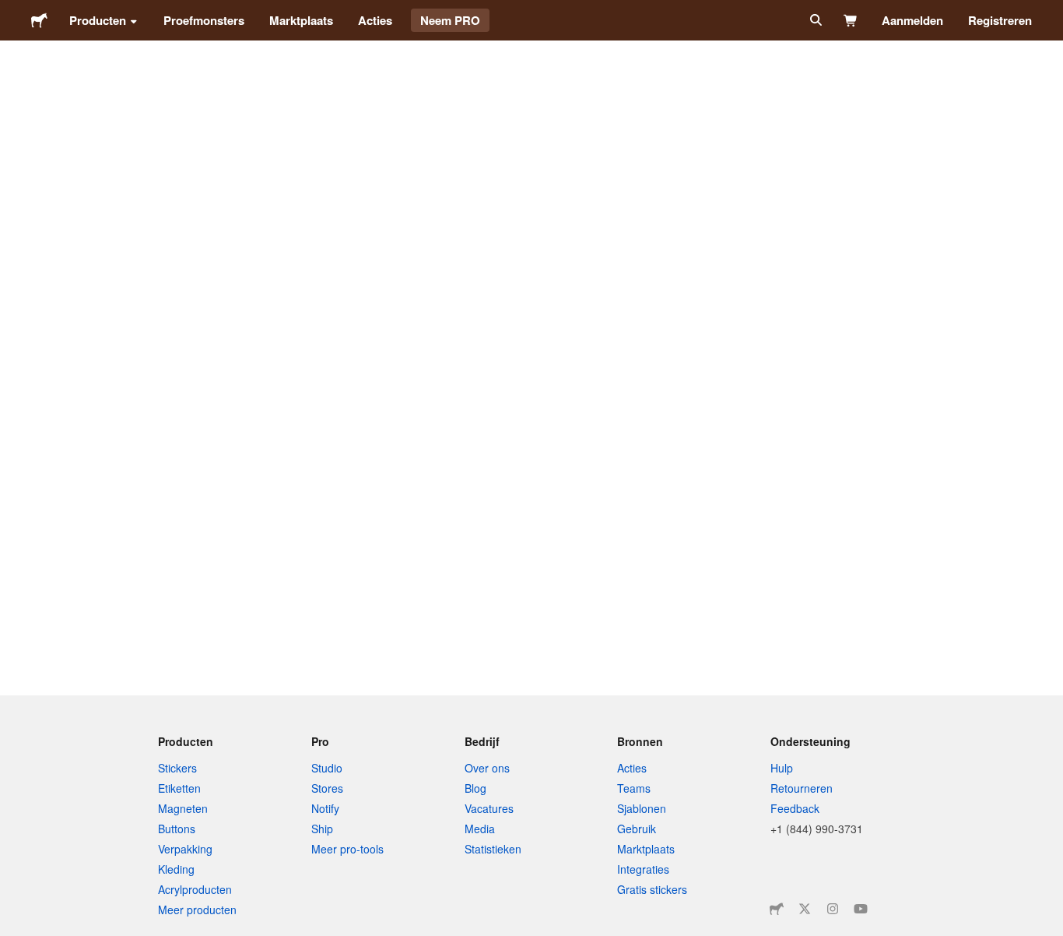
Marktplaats (301, 20)
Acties (375, 20)
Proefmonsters (203, 20)
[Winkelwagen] (851, 20)
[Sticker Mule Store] (776, 908)
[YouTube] (860, 908)
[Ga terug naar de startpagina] (39, 20)
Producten (97, 20)
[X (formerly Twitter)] (804, 908)
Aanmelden (912, 20)
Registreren (1000, 20)
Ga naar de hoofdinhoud (12, 12)
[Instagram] (832, 908)
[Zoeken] (814, 20)
